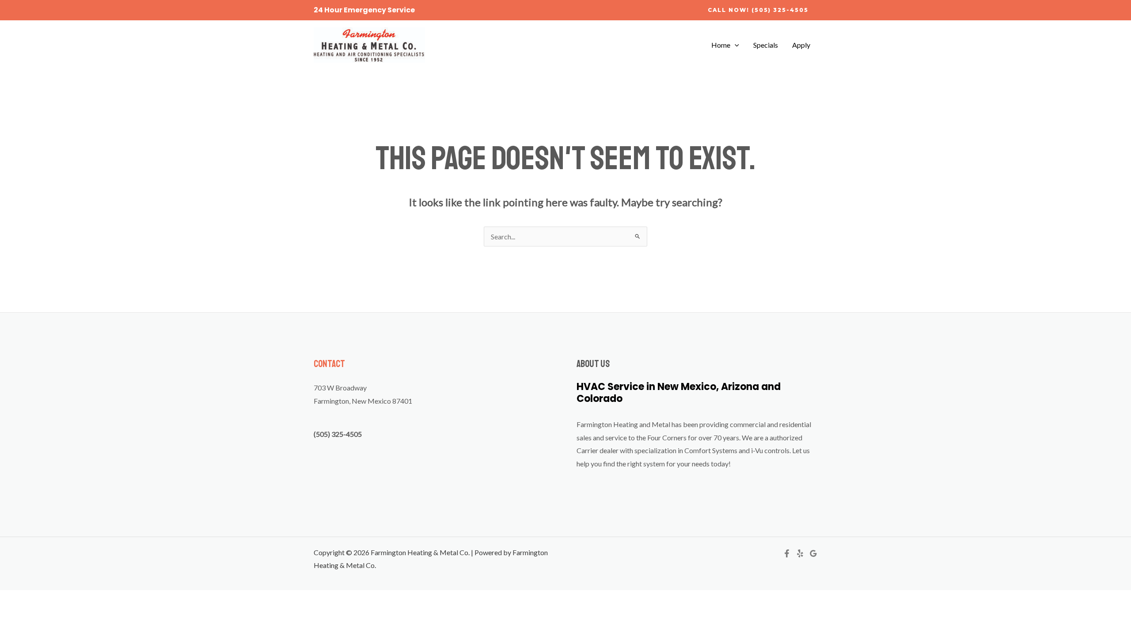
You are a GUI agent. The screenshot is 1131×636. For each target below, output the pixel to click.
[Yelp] (800, 553)
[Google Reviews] (813, 553)
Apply (801, 45)
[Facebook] (787, 553)
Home (720, 45)
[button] (758, 10)
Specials (765, 45)
